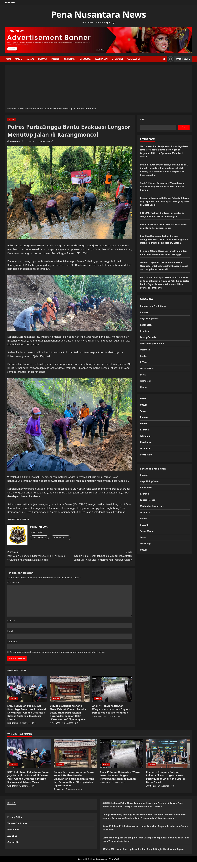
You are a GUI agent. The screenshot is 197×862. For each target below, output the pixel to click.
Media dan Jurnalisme (152, 343)
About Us (12, 835)
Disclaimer (13, 829)
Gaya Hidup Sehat (149, 318)
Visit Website (39, 537)
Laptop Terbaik (148, 337)
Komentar (13, 582)
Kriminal (69, 58)
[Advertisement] (98, 87)
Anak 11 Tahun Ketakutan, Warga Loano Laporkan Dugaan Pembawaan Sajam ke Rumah (111, 709)
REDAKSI (144, 362)
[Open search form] (164, 59)
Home (8, 58)
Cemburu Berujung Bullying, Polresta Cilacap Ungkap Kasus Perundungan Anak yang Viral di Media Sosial (164, 201)
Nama (11, 620)
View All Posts (61, 537)
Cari (142, 119)
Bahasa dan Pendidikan (153, 305)
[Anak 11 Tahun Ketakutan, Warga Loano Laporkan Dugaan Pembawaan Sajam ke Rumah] (112, 689)
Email (11, 631)
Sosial (30, 58)
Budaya (42, 58)
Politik (55, 58)
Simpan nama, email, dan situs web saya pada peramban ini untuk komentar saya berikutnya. (57, 652)
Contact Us (134, 58)
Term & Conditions (17, 823)
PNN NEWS (15, 141)
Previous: (36, 555)
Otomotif (117, 58)
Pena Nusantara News (98, 14)
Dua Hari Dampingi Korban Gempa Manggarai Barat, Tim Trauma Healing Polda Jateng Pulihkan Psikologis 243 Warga (164, 239)
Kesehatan (101, 58)
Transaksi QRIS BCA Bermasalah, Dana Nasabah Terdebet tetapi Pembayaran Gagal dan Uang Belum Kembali (164, 266)
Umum (19, 58)
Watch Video (183, 58)
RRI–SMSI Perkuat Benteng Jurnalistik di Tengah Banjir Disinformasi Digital (143, 849)
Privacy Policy (14, 817)
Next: (103, 555)
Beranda (11, 108)
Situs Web (12, 641)
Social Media (147, 368)
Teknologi (85, 58)
